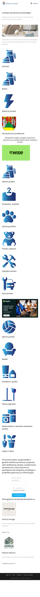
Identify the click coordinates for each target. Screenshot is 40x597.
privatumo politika (19, 490)
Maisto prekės (8, 181)
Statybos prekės (9, 271)
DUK (14, 575)
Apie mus (8, 575)
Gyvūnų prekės (9, 226)
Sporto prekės (8, 337)
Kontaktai (19, 575)
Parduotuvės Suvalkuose (13, 133)
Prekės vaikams (9, 249)
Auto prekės (7, 293)
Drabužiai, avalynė (10, 204)
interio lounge (8, 519)
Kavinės (5, 66)
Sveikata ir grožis (9, 381)
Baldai (5, 359)
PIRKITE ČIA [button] (5, 532)
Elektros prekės (9, 111)
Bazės (4, 89)
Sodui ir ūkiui (8, 451)
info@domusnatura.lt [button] (8, 563)
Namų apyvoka (9, 404)
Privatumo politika (28, 575)
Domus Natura (8, 552)
